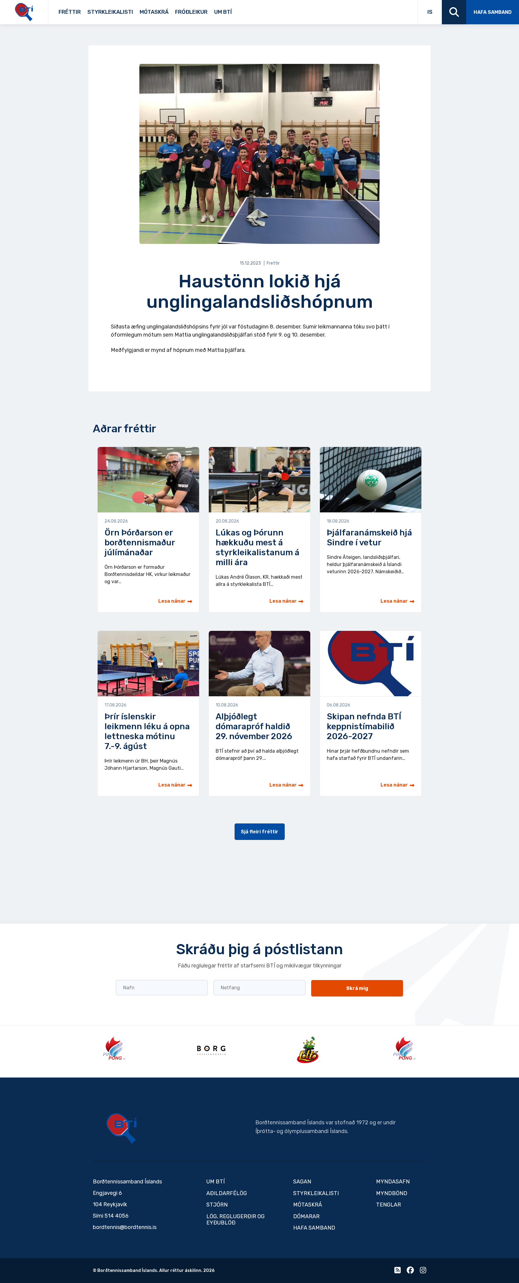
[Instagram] (423, 1271)
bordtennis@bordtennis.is (124, 1227)
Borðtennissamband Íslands (121, 1128)
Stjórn (217, 1204)
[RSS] (397, 1271)
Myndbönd (391, 1193)
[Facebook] (410, 1271)
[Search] (454, 12)
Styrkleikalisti (110, 12)
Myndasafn (393, 1181)
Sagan (236, 10)
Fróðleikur (191, 12)
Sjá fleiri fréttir (259, 832)
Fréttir (70, 12)
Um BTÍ (223, 12)
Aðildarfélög (226, 1193)
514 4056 (117, 1216)
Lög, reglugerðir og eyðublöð (235, 1219)
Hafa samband (492, 12)
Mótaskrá (154, 12)
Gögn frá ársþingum (281, 10)
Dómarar (306, 1216)
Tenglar (244, 10)
